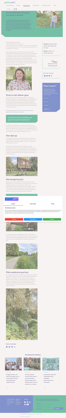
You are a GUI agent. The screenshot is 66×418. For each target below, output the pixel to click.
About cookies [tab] (33, 203)
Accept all (52, 219)
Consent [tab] (13, 203)
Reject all (14, 219)
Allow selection (33, 219)
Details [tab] (52, 203)
